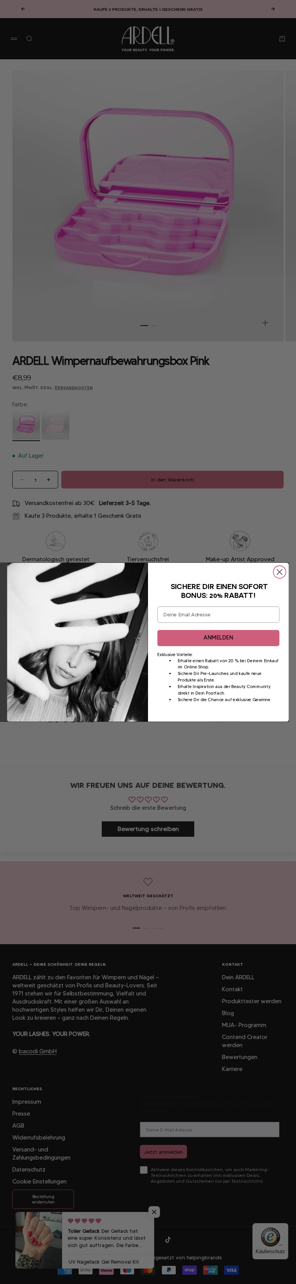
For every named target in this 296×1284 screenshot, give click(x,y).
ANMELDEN (218, 637)
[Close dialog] (279, 572)
